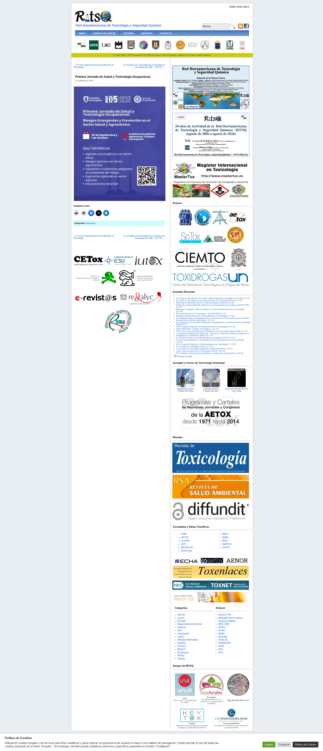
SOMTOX (227, 544)
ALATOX (185, 540)
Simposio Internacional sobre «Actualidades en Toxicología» (202, 316)
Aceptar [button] (269, 744)
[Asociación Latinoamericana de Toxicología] (203, 225)
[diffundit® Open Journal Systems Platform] (210, 519)
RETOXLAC (187, 547)
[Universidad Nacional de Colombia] (168, 49)
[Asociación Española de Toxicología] (81, 47)
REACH (181, 649)
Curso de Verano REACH (236, 389)
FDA (220, 649)
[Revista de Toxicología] (210, 472)
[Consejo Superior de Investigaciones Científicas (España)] (242, 49)
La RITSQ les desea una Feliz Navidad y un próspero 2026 (201, 338)
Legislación (183, 633)
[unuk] (185, 695)
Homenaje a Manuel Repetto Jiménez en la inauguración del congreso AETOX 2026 (212, 305)
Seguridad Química (185, 389)
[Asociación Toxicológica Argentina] (220, 225)
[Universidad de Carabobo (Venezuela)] (131, 49)
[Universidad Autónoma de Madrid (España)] (106, 46)
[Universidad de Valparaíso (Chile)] (218, 49)
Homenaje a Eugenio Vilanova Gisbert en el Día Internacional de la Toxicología (210, 309)
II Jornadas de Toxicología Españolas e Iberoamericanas (200, 349)
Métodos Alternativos (188, 639)
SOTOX (226, 547)
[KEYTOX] (192, 721)
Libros (180, 636)
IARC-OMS (224, 624)
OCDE (221, 630)
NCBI (221, 646)
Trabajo (181, 658)
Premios (181, 646)
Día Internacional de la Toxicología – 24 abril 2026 (198, 314)
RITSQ (180, 655)
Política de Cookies (305, 744)
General (181, 627)
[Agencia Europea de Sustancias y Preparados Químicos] (186, 562)
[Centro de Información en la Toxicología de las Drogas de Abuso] (210, 286)
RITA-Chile (186, 551)
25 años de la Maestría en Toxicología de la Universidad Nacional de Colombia (210, 340)
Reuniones (91, 223)
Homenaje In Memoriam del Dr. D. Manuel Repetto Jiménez (201, 303)
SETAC (222, 627)
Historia (128, 33)
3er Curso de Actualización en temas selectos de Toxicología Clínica (205, 300)
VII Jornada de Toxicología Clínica (191, 346)
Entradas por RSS (184, 356)
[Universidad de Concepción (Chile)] (155, 49)
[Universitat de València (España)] (205, 49)
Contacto (166, 33)
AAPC (184, 534)
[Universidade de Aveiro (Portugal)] (118, 49)
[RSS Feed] (240, 28)
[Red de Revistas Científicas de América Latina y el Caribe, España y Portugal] (140, 304)
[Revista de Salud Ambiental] (210, 498)
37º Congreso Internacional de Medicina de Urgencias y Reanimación (206, 353)
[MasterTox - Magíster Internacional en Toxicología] (210, 197)
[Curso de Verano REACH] (236, 386)
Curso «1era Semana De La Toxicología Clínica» (197, 351)
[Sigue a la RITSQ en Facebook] (246, 28)
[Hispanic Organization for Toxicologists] (235, 243)
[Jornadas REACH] (211, 386)
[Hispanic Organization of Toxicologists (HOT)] (180, 49)
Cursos (181, 618)
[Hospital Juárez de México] (143, 49)
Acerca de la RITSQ (104, 33)
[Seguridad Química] (185, 386)
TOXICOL (223, 639)
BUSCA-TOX (95, 276)
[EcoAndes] (211, 695)
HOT (183, 544)
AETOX (185, 537)
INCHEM (222, 636)
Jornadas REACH (211, 389)
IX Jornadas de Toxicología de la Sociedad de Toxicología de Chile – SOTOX (144, 66)
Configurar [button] (284, 744)
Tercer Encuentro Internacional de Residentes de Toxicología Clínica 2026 (208, 331)
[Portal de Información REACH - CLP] (210, 602)
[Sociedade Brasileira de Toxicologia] (185, 225)
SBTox (225, 534)
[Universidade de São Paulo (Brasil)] (192, 46)
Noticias (181, 643)
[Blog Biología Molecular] (238, 695)
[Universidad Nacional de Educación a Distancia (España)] (94, 49)
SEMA (225, 537)
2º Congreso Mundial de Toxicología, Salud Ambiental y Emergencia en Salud (209, 298)
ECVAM (181, 621)
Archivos (146, 33)
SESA (225, 540)
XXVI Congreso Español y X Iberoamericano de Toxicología (202, 327)
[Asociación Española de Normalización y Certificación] (237, 562)
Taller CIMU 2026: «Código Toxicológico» (193, 329)
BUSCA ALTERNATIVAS (145, 276)
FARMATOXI (224, 643)
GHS (220, 652)
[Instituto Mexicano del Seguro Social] (229, 49)
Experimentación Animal (189, 624)
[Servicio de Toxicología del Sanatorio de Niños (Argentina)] (212, 562)
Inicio (82, 33)
